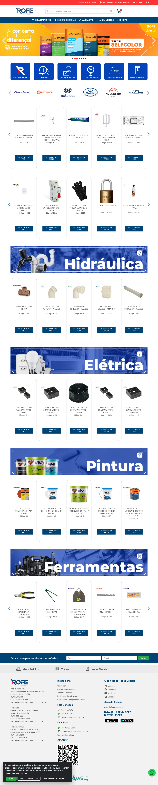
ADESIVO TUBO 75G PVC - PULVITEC (79, 136)
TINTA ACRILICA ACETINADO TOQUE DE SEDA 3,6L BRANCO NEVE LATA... (134, 512)
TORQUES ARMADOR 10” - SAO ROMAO (52, 611)
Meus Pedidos (30, 669)
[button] (72, 58)
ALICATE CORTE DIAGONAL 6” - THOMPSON (24, 612)
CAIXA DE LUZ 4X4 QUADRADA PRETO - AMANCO (51, 410)
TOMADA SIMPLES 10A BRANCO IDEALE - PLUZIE (24, 208)
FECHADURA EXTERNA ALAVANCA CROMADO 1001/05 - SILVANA (51, 137)
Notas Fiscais (99, 669)
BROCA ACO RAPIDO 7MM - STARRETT (106, 611)
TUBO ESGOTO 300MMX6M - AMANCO (133, 308)
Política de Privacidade (66, 689)
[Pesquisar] (111, 11)
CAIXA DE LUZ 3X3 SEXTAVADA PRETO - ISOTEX (79, 410)
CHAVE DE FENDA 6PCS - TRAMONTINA (134, 611)
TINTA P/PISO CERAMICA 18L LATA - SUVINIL (24, 511)
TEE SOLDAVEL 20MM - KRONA (24, 308)
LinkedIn (111, 697)
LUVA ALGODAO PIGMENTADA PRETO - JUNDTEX (79, 208)
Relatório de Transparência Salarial (71, 700)
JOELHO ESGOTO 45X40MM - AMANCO (51, 308)
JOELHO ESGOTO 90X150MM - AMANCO (79, 308)
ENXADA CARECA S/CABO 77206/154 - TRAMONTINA (79, 612)
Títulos (64, 669)
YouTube (111, 693)
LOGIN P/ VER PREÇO (25, 158)
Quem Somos (63, 686)
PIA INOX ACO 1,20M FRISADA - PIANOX (133, 136)
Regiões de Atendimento (67, 696)
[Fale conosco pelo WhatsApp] (152, 772)
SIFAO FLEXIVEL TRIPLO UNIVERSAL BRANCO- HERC (106, 137)
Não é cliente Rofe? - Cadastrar (116, 2)
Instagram (111, 686)
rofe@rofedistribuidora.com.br (73, 717)
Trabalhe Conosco (64, 693)
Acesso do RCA (142, 2)
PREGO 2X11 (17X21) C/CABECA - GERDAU (24, 136)
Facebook (111, 690)
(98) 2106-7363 (66, 714)
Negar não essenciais (29, 778)
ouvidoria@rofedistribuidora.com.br (75, 731)
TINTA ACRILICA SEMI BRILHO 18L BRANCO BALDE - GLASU (106, 511)
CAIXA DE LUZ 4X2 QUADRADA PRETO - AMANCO (24, 410)
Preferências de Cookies (54, 778)
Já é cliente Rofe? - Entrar (85, 2)
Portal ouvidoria (67, 735)
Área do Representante (113, 707)
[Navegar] (4, 40)
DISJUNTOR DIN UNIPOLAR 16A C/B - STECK (51, 208)
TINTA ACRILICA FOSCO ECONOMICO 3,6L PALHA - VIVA (79, 511)
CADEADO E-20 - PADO (106, 206)
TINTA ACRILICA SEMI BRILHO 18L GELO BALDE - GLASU (51, 511)
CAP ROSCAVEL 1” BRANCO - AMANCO (106, 308)
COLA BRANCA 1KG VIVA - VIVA (133, 207)
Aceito (11, 778)
